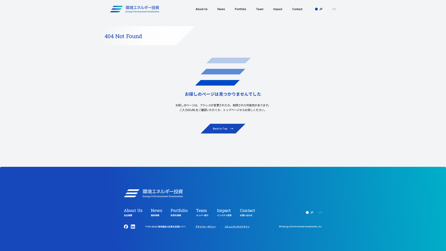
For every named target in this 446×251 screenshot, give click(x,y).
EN (334, 9)
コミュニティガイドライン (237, 226)
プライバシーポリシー (205, 226)
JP (320, 9)
